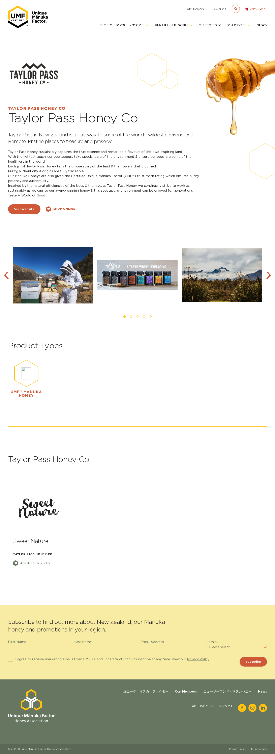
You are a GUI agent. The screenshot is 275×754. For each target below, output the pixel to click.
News (261, 25)
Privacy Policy (198, 659)
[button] (6, 275)
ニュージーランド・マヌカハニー (227, 691)
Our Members (186, 691)
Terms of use (259, 748)
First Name (17, 642)
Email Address (152, 642)
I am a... (212, 642)
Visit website (24, 209)
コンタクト (220, 8)
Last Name (83, 642)
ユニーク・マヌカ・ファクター (146, 691)
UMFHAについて (197, 8)
